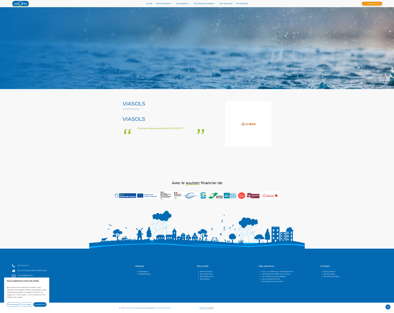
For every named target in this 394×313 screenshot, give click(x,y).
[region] (26, 293)
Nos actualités (329, 274)
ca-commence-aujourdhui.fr (145, 308)
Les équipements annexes (272, 281)
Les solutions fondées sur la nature (276, 274)
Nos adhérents (144, 274)
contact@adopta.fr (25, 275)
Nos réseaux (205, 279)
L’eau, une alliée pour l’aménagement (277, 272)
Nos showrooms (206, 276)
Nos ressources (206, 274)
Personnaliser (13, 304)
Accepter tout (40, 304)
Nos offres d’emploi (331, 276)
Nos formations (206, 272)
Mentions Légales (207, 308)
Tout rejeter (26, 304)
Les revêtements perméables (274, 276)
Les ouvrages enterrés (271, 279)
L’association (143, 272)
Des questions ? (330, 272)
